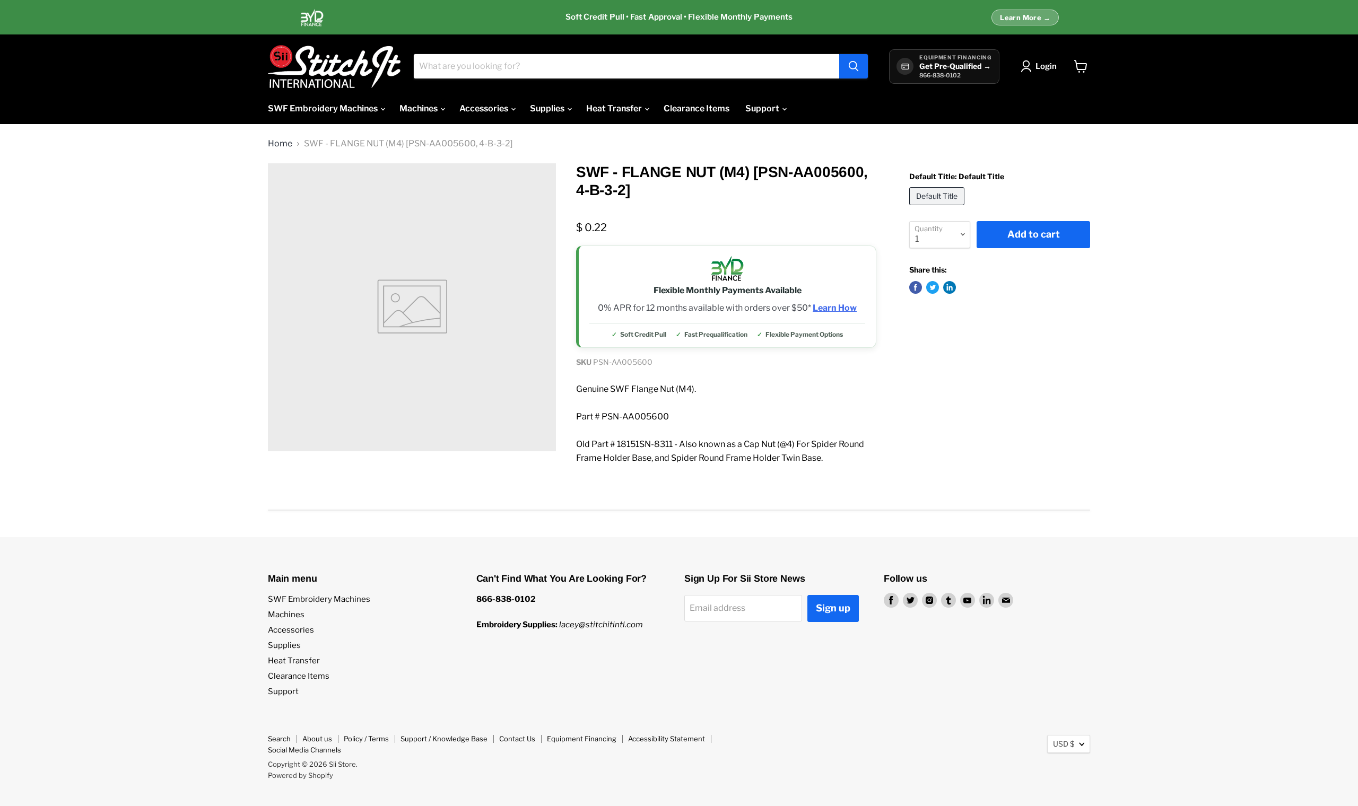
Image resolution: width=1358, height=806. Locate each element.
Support (763, 108)
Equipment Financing (581, 738)
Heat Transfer (614, 108)
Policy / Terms (366, 738)
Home (280, 143)
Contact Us (517, 738)
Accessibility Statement (666, 738)
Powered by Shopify (300, 775)
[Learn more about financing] (679, 17)
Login (1046, 66)
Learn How (835, 308)
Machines (419, 108)
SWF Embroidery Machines (323, 108)
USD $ (1063, 743)
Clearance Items (696, 108)
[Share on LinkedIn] (949, 287)
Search (279, 738)
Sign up (833, 608)
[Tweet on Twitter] (932, 287)
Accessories (484, 108)
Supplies (548, 108)
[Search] (853, 66)
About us (317, 738)
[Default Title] (938, 208)
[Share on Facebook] (915, 287)
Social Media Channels (304, 750)
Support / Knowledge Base (444, 738)
